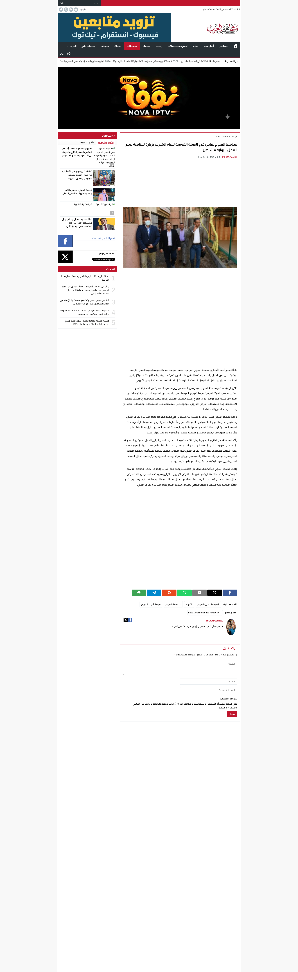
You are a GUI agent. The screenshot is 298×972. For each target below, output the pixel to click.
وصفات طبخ (88, 46)
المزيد (73, 46)
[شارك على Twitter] (214, 593)
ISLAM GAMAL (229, 157)
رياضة (159, 46)
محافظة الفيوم (173, 604)
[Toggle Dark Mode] (69, 53)
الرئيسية (235, 46)
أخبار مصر (209, 46)
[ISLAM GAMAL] (231, 627)
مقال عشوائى (62, 54)
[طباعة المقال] (138, 593)
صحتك (117, 46)
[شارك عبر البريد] (199, 593)
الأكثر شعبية (87, 142)
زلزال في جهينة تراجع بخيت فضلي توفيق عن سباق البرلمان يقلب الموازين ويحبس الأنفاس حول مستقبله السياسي (85, 290)
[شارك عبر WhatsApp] (184, 593)
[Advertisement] (180, 183)
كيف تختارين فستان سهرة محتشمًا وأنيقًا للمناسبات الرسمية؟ (173, 61)
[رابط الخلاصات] (70, 9)
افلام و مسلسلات (177, 46)
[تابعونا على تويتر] (65, 9)
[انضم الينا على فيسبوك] (60, 9)
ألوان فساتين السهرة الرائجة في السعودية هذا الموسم (108, 61)
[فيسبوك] (130, 619)
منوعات (104, 46)
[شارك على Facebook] (229, 593)
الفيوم (189, 604)
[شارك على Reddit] (169, 593)
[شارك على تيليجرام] (154, 593)
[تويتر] (125, 619)
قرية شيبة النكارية (83, 204)
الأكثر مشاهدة (106, 142)
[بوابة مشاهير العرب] (205, 27)
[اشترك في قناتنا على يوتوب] (75, 9)
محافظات (132, 46)
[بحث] (62, 3)
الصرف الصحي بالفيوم (208, 604)
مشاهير (223, 46)
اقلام (195, 46)
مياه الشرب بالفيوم (150, 604)
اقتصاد (146, 46)
